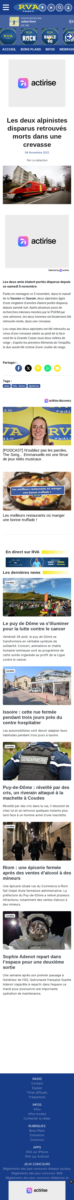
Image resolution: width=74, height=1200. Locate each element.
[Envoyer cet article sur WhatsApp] (46, 370)
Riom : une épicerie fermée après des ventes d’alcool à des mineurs (37, 873)
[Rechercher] (59, 7)
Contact (37, 1083)
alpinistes (33, 385)
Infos (50, 49)
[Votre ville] (42, 7)
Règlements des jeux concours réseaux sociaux (37, 1168)
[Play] (5, 33)
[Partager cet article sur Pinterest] (37, 370)
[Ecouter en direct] (51, 7)
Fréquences (37, 1097)
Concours (37, 1140)
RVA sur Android (37, 1156)
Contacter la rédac (37, 1118)
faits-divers (19, 385)
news (7, 385)
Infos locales (37, 1114)
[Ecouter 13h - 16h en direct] (37, 562)
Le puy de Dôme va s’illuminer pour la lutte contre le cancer (36, 626)
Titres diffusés (37, 1092)
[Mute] (71, 21)
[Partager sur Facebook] (17, 370)
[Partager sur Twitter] (27, 370)
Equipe (37, 1088)
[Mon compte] (68, 7)
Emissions (37, 1135)
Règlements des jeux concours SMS (37, 1173)
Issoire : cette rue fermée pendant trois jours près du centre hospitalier (32, 717)
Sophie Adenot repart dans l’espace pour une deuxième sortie (33, 962)
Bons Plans (31, 49)
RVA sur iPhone (37, 1152)
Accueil (9, 49)
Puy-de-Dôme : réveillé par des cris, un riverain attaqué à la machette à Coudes (36, 793)
